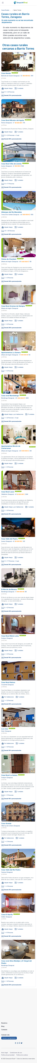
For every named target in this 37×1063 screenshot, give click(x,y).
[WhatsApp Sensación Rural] (19, 1043)
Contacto (4, 1029)
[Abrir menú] (3, 3)
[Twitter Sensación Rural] (21, 1043)
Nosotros (4, 1023)
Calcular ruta (5, 1035)
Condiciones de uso (16, 1052)
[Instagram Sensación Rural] (17, 1043)
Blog (2, 1026)
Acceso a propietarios (9, 1038)
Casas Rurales (5, 10)
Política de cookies (22, 1055)
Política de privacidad (7, 1055)
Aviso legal (4, 1052)
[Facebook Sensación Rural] (15, 1043)
